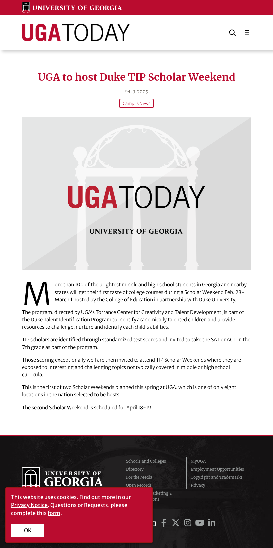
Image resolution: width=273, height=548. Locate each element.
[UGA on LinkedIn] (212, 523)
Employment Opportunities (217, 469)
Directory (135, 469)
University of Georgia (67, 480)
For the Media (139, 477)
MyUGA (198, 461)
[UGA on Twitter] (177, 523)
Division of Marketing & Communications (149, 496)
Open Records (139, 485)
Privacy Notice (29, 505)
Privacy (198, 485)
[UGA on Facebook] (165, 523)
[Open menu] (247, 33)
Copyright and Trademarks (217, 477)
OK (28, 530)
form (54, 513)
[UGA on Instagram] (189, 523)
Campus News (136, 103)
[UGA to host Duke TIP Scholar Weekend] (136, 193)
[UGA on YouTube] (201, 523)
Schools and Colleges (146, 461)
